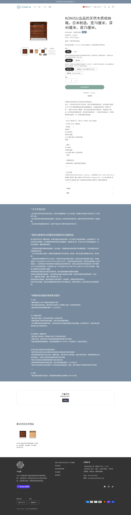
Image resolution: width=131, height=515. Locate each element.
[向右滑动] (59, 51)
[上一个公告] (17, 1)
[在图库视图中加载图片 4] (52, 51)
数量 (66, 77)
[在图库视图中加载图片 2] (34, 51)
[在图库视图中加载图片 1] (25, 51)
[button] (40, 7)
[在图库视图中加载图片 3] (43, 51)
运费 (78, 37)
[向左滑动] (18, 51)
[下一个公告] (114, 1)
